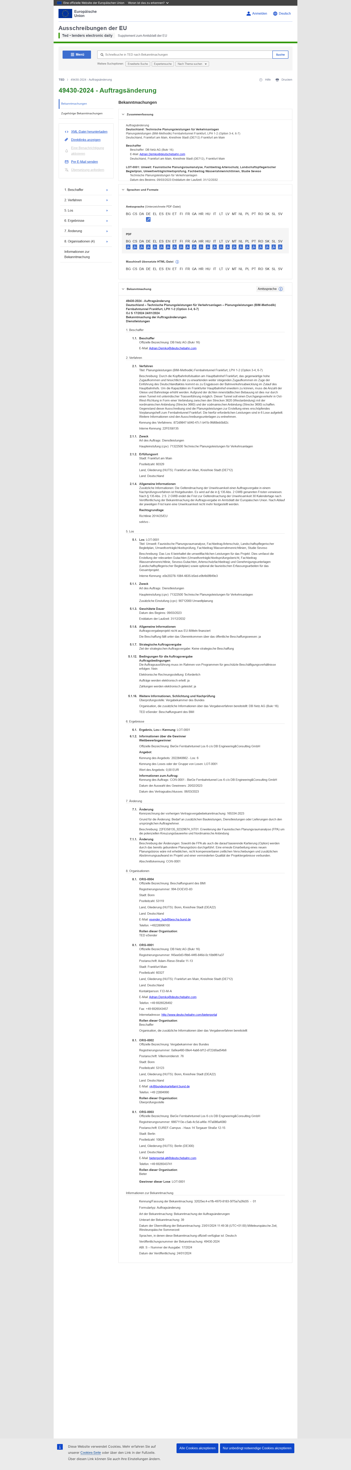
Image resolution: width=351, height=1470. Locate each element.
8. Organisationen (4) (79, 241)
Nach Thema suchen (190, 63)
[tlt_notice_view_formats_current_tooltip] (281, 289)
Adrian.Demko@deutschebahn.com (162, 154)
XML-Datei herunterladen (89, 131)
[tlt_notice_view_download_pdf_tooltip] (128, 246)
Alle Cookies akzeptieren (197, 1448)
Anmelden (259, 13)
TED (61, 79)
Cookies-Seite (90, 1452)
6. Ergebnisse (74, 220)
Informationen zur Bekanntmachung (77, 254)
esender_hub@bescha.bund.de (170, 919)
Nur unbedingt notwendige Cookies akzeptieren (257, 1448)
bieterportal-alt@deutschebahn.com (172, 1158)
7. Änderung (73, 231)
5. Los (68, 210)
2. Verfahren (73, 200)
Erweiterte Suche (138, 63)
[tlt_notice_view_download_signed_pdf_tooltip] (148, 219)
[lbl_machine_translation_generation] (177, 262)
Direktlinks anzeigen (86, 140)
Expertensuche (163, 63)
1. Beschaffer (73, 189)
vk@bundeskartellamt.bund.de (169, 1086)
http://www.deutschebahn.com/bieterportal (189, 1014)
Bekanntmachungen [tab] (74, 103)
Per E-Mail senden (84, 161)
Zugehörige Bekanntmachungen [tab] (82, 113)
